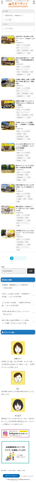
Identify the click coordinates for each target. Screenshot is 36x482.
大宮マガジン (14, 479)
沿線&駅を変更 (9, 15)
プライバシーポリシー (11, 475)
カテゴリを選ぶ (9, 28)
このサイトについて (27, 476)
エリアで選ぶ (8, 19)
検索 (3, 267)
